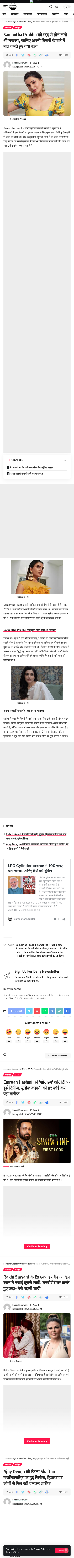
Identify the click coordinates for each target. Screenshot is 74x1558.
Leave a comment (59, 1055)
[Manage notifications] (66, 1550)
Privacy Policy (40, 1549)
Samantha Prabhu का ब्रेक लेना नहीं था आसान (31, 467)
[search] (51, 6)
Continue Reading (37, 1246)
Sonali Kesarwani (20, 62)
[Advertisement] (37, 302)
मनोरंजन (8, 27)
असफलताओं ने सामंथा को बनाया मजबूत (26, 473)
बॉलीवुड (17, 27)
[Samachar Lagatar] (13, 6)
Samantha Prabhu (26, 944)
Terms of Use (12, 1552)
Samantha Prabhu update (49, 955)
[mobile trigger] (6, 6)
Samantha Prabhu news (37, 952)
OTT (17, 1075)
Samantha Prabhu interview (31, 948)
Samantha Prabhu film (49, 944)
